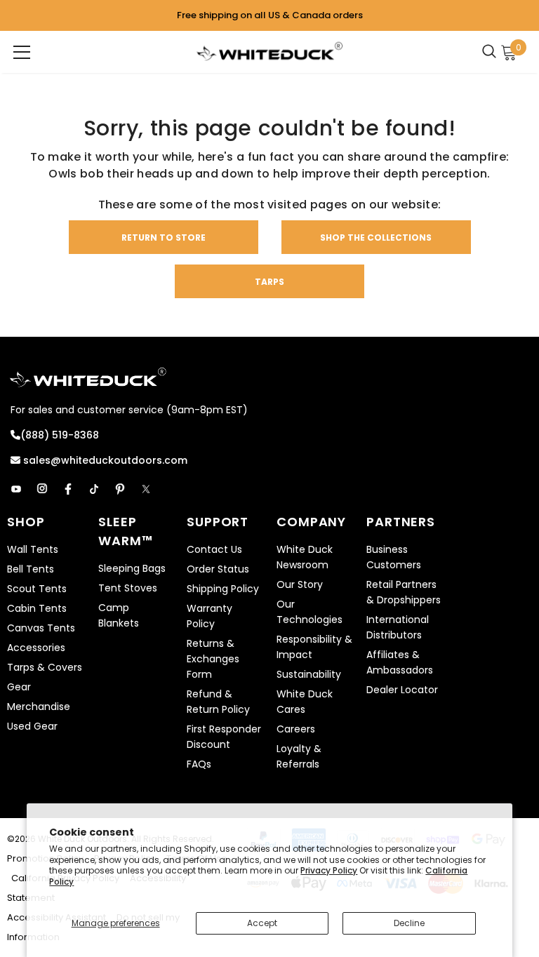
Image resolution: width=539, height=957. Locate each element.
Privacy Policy (328, 870)
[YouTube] (16, 489)
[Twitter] (146, 489)
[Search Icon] (493, 52)
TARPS (269, 282)
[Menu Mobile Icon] (21, 52)
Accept (262, 923)
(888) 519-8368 (59, 435)
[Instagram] (42, 489)
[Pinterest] (120, 489)
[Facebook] (68, 489)
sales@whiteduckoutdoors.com (103, 460)
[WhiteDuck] (269, 50)
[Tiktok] (94, 489)
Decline (409, 923)
